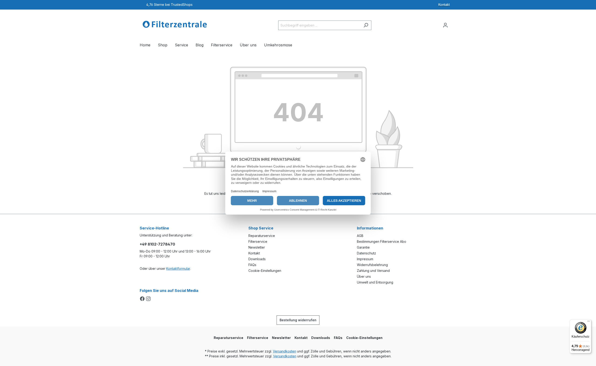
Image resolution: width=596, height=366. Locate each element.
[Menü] (588, 322)
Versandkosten (284, 351)
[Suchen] (365, 25)
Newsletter (256, 247)
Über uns (364, 276)
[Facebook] (143, 299)
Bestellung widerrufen (298, 320)
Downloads (257, 259)
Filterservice (257, 241)
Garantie (363, 247)
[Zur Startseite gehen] (175, 24)
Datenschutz (366, 253)
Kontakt (254, 253)
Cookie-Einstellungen (264, 271)
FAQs (252, 265)
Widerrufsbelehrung (372, 265)
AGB (360, 236)
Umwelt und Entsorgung (375, 282)
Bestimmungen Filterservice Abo (381, 241)
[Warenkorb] (453, 23)
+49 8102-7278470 (157, 244)
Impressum (365, 259)
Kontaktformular (178, 268)
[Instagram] (148, 299)
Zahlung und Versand (373, 271)
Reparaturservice (261, 236)
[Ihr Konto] (445, 25)
